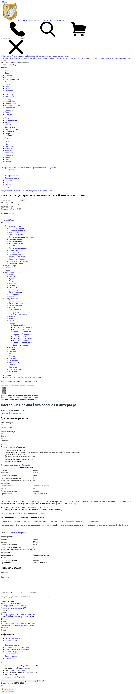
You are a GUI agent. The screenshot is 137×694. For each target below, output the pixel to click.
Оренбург (8, 114)
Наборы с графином (21, 329)
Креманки (13, 367)
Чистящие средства (16, 254)
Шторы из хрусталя (16, 250)
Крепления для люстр (17, 257)
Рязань (7, 122)
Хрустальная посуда (52, 58)
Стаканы (12, 349)
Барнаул (8, 157)
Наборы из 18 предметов (22, 327)
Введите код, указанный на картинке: (15, 597)
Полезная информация (14, 652)
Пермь (7, 118)
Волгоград (9, 148)
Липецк (8, 99)
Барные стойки (19, 325)
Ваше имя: (5, 572)
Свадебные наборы (20, 345)
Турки (11, 281)
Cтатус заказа (52, 168)
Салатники (13, 351)
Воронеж (8, 150)
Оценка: (4, 592)
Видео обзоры (33, 58)
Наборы (12, 323)
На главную (5, 58)
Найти (22, 38)
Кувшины (12, 283)
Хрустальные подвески (18, 248)
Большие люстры (15, 232)
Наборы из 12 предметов (22, 332)
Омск (7, 112)
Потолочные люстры (17, 230)
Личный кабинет (7, 170)
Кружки (12, 347)
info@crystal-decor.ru (18, 670)
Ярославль (9, 153)
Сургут (7, 133)
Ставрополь (9, 131)
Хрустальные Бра (15, 241)
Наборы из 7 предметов (22, 338)
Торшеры (12, 246)
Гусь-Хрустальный (12, 80)
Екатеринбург (10, 77)
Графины (12, 285)
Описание (5, 465)
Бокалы (12, 277)
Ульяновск (9, 146)
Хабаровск (9, 82)
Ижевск (8, 86)
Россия (7, 71)
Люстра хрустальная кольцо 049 (13, 608)
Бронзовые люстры (16, 235)
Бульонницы (14, 362)
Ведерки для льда (15, 369)
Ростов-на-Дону (11, 120)
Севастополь (10, 127)
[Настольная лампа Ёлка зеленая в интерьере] (19, 386)
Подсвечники (14, 252)
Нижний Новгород (12, 101)
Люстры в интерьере (17, 239)
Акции (41, 58)
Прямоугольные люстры (18, 261)
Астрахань (9, 155)
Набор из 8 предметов (21, 336)
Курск (7, 159)
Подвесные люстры (16, 228)
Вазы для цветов (15, 292)
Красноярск (9, 97)
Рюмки (11, 274)
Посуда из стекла (67, 58)
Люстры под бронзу (16, 263)
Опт (6, 182)
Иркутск (8, 84)
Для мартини (18, 312)
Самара (8, 162)
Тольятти (8, 136)
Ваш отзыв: (5, 577)
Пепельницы (14, 294)
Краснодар (9, 94)
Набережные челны (12, 105)
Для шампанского (20, 314)
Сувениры (13, 288)
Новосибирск (10, 110)
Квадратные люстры (17, 259)
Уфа (6, 144)
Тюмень (8, 142)
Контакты (122, 58)
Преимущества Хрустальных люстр (18, 649)
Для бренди (17, 310)
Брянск (7, 73)
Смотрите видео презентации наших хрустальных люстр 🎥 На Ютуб (23, 681)
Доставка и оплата (97, 58)
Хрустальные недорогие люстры (21, 237)
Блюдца (12, 365)
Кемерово (9, 91)
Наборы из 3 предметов (22, 343)
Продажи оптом (11, 640)
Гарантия (108, 58)
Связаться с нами (11, 654)
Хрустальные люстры (18, 58)
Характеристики (15, 465)
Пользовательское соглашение (17, 647)
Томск (7, 138)
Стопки (11, 321)
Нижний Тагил (10, 103)
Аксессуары (13, 371)
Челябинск (9, 75)
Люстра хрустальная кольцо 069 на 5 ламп (17, 617)
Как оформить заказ (82, 58)
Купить (3, 445)
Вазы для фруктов (16, 290)
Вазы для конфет (15, 301)
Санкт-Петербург (11, 129)
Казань (7, 88)
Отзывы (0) (26, 465)
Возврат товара (11, 656)
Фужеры (12, 279)
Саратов (8, 125)
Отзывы (115, 58)
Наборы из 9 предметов (22, 334)
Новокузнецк (10, 108)
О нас (7, 643)
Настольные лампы (16, 243)
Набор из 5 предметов (21, 340)
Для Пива (12, 358)
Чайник (12, 296)
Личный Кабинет (11, 658)
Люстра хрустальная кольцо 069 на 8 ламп (17, 625)
